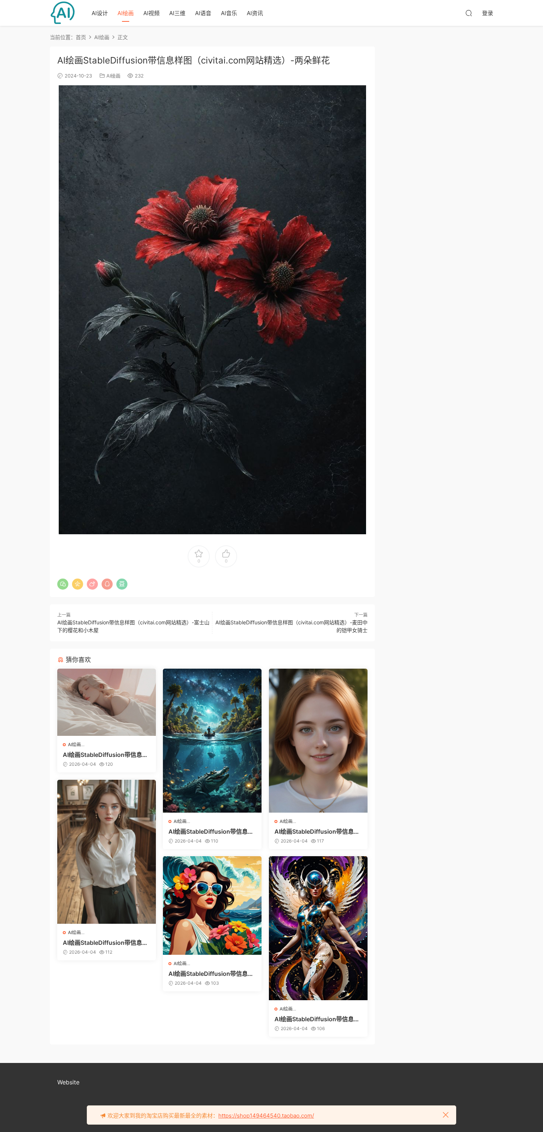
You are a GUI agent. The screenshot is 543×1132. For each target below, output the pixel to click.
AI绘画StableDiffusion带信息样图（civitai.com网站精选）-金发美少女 (317, 831)
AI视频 (151, 13)
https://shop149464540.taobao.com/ (266, 1115)
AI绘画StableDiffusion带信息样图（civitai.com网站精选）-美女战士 (317, 1019)
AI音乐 (229, 13)
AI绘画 (125, 13)
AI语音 (203, 13)
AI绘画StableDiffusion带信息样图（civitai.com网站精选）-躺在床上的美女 (106, 754)
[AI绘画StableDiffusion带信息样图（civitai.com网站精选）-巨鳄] (212, 741)
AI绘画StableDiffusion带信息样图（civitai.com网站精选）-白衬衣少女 (106, 942)
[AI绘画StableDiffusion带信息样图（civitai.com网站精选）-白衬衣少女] (106, 852)
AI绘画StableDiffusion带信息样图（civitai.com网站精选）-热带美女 (211, 973)
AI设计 (100, 13)
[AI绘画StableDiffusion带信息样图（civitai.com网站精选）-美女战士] (318, 928)
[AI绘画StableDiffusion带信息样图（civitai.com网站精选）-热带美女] (212, 905)
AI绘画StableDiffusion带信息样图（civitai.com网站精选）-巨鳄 (211, 831)
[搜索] (468, 13)
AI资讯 (255, 13)
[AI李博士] (63, 13)
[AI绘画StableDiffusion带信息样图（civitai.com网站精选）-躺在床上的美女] (106, 702)
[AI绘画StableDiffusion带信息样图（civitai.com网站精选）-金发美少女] (318, 741)
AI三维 (177, 13)
